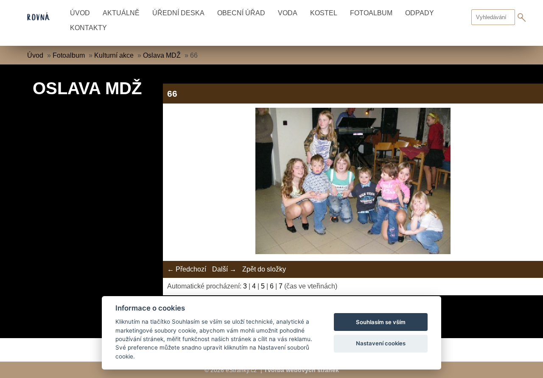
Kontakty (88, 27)
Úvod (80, 13)
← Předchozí (186, 269)
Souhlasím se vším (381, 322)
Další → (224, 269)
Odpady (419, 13)
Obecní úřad (241, 13)
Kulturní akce (114, 55)
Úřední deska (178, 13)
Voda (287, 13)
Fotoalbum (371, 13)
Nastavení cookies (381, 343)
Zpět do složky (264, 269)
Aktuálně (121, 13)
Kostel (323, 13)
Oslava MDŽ (162, 55)
